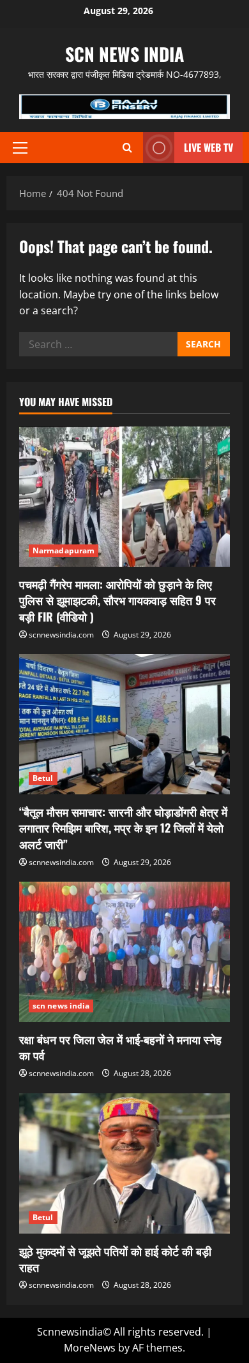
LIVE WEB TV (208, 147)
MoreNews (90, 1348)
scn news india (124, 54)
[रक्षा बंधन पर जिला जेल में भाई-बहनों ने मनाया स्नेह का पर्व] (124, 952)
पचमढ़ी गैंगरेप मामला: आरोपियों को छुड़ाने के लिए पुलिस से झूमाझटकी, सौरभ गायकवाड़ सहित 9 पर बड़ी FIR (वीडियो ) (117, 600)
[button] (20, 148)
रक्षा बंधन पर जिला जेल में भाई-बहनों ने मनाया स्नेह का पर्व (120, 1047)
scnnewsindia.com (61, 634)
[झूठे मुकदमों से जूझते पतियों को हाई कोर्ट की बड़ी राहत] (124, 1163)
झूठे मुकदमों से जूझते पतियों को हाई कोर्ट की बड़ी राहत (115, 1259)
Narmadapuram (63, 550)
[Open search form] (127, 147)
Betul (43, 778)
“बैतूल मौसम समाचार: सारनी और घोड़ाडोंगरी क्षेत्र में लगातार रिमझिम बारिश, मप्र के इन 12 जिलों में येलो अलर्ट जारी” (123, 827)
